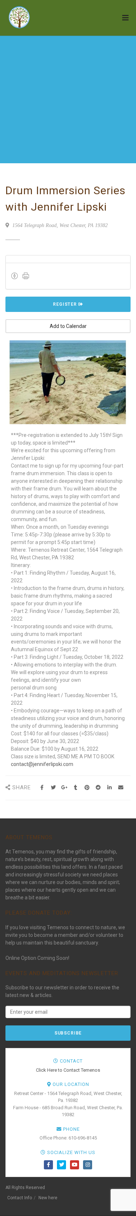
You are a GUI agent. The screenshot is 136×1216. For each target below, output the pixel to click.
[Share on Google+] (64, 787)
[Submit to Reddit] (98, 787)
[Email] (120, 787)
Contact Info (19, 1197)
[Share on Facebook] (41, 787)
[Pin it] (86, 787)
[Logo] (43, 17)
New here (47, 1197)
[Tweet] (53, 787)
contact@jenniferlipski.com (42, 764)
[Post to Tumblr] (75, 787)
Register (65, 304)
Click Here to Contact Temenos (68, 1070)
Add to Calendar (68, 326)
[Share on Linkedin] (109, 787)
